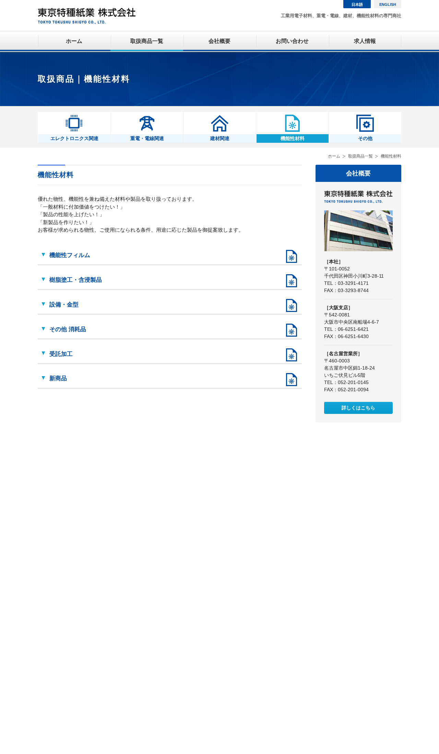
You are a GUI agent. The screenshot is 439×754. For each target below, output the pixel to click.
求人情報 (365, 41)
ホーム (74, 41)
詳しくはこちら (358, 407)
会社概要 (219, 41)
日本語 (357, 4)
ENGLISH (387, 4)
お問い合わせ (292, 41)
